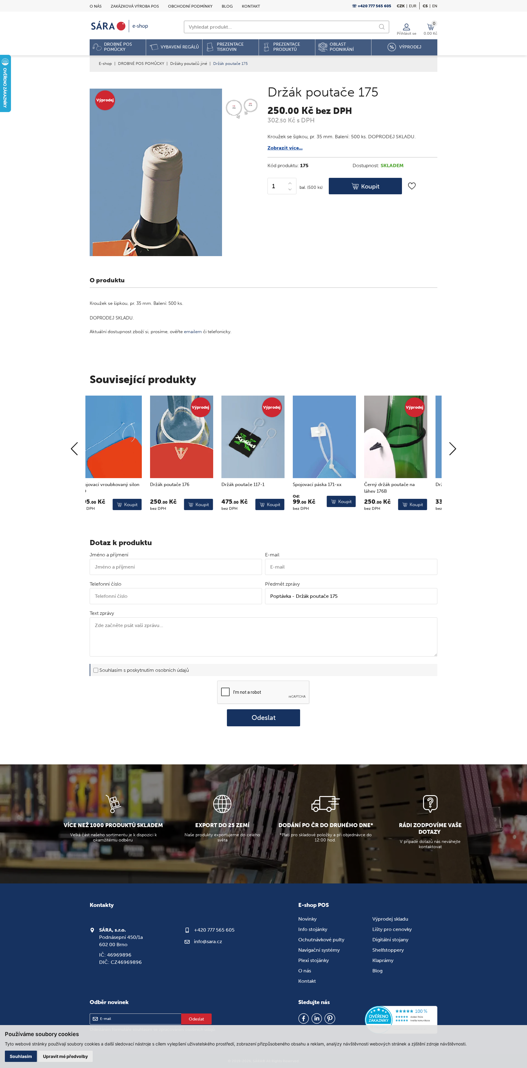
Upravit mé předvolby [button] (65, 1056)
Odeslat (264, 718)
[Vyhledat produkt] (382, 27)
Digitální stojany (390, 940)
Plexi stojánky (313, 960)
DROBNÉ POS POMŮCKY (141, 63)
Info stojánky (312, 929)
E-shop (105, 63)
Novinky (307, 919)
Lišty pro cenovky (392, 929)
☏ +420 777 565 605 (371, 6)
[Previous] (74, 449)
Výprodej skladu (390, 919)
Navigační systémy (319, 950)
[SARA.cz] (120, 26)
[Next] (452, 449)
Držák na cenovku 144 (398, 484)
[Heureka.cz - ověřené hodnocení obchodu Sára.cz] (401, 1020)
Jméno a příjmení (109, 555)
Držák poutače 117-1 (182, 484)
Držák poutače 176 (109, 484)
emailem (193, 331)
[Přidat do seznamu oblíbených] (412, 186)
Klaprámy (382, 960)
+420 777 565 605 (214, 930)
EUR (412, 6)
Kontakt (251, 6)
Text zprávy (102, 613)
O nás (96, 6)
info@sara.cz (208, 941)
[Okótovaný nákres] (241, 110)
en (434, 6)
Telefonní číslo (105, 584)
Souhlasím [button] (21, 1056)
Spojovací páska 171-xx (256, 484)
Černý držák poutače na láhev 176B (329, 488)
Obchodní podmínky (190, 6)
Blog (227, 6)
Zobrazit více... (285, 148)
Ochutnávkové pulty (321, 940)
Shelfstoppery (388, 950)
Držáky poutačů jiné (188, 63)
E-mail (272, 555)
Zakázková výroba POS (135, 6)
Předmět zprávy (282, 584)
